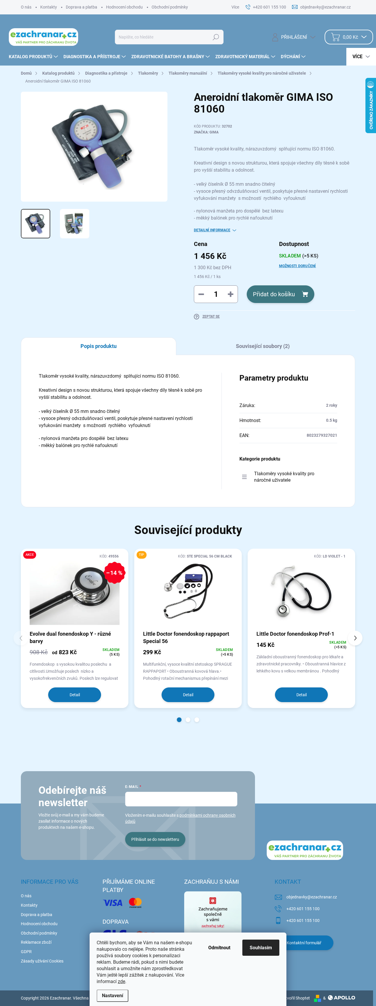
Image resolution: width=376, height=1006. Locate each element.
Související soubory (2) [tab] (263, 346)
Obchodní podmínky (170, 7)
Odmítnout (219, 947)
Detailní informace (212, 230)
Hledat (216, 37)
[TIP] (188, 591)
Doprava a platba (81, 7)
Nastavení (112, 995)
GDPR (26, 951)
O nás (26, 7)
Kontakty (48, 7)
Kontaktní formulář (304, 942)
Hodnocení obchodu (124, 7)
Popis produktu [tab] (98, 346)
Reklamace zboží (36, 942)
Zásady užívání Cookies (42, 961)
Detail (75, 694)
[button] (179, 720)
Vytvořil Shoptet (295, 998)
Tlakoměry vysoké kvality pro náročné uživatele (284, 477)
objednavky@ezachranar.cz (311, 897)
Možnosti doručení (297, 266)
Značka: (206, 132)
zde (121, 981)
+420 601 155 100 (303, 908)
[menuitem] (34, 57)
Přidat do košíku (274, 294)
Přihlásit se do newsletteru (155, 839)
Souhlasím (261, 947)
